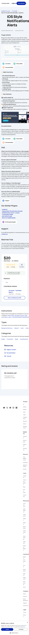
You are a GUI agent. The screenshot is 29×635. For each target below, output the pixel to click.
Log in (13, 3)
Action (27, 328)
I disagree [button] (21, 629)
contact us (4, 234)
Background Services (6, 328)
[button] (14, 632)
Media (16, 339)
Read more (22, 626)
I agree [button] (7, 629)
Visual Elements (24, 339)
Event (22, 328)
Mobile (3, 339)
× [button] (27, 622)
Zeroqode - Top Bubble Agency (15, 291)
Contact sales (5, 3)
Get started (21, 3)
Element (16, 328)
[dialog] (14, 628)
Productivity (10, 339)
